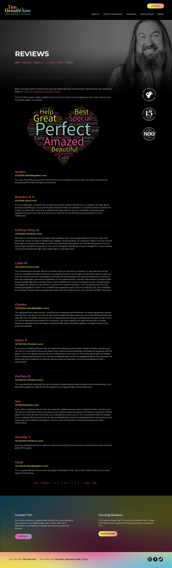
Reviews (132, 14)
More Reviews (108, 534)
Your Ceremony (113, 14)
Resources (147, 14)
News (161, 14)
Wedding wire (72, 559)
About (96, 14)
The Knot (28, 92)
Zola (48, 92)
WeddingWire (39, 92)
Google (56, 92)
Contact (155, 6)
